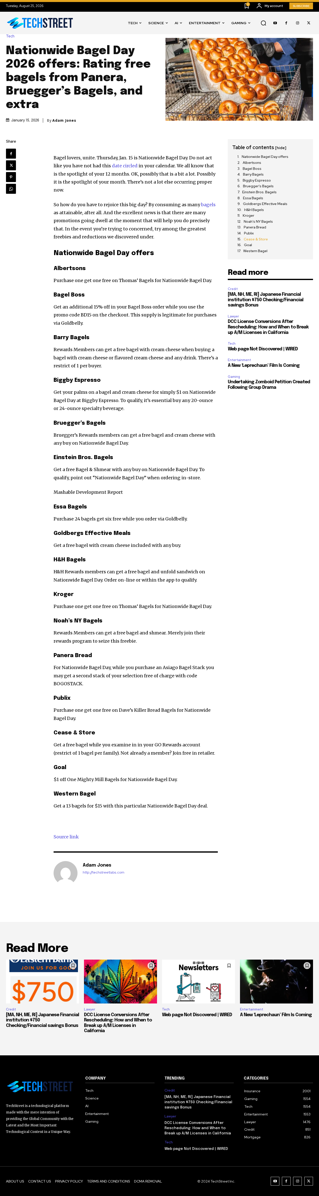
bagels (208, 204)
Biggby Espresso (257, 180)
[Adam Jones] (66, 873)
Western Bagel (255, 251)
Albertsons (252, 162)
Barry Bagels (253, 174)
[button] (263, 23)
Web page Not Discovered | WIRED (263, 349)
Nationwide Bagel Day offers (265, 156)
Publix (249, 233)
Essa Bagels (253, 198)
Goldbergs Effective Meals (265, 203)
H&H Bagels (254, 209)
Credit (233, 289)
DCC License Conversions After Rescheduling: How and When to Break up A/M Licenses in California (268, 327)
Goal (248, 245)
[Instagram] (297, 23)
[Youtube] (275, 23)
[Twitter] (308, 23)
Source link (66, 837)
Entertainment (239, 360)
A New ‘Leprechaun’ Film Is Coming (264, 365)
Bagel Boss (252, 168)
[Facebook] (286, 23)
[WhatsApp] (11, 189)
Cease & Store (256, 239)
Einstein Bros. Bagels (259, 192)
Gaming (234, 377)
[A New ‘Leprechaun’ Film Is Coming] (276, 981)
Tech (10, 36)
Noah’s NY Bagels (258, 221)
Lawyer (233, 316)
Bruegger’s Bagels (258, 186)
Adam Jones (64, 120)
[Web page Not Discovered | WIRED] (198, 981)
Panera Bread (255, 227)
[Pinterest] (11, 177)
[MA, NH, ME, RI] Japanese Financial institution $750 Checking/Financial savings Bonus (265, 299)
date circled (125, 166)
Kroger (248, 215)
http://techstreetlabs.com (103, 872)
